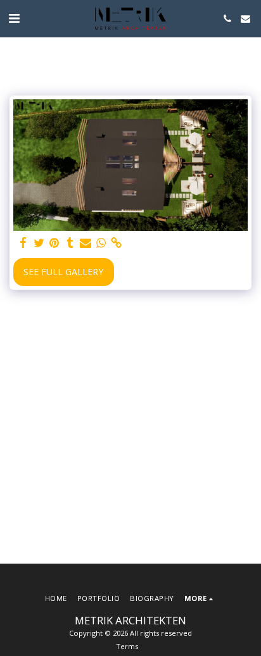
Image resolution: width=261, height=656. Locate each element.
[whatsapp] (101, 243)
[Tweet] (39, 243)
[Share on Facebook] (23, 243)
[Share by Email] (85, 243)
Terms (127, 646)
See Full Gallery (63, 272)
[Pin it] (54, 243)
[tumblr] (70, 243)
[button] (14, 18)
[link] (116, 243)
